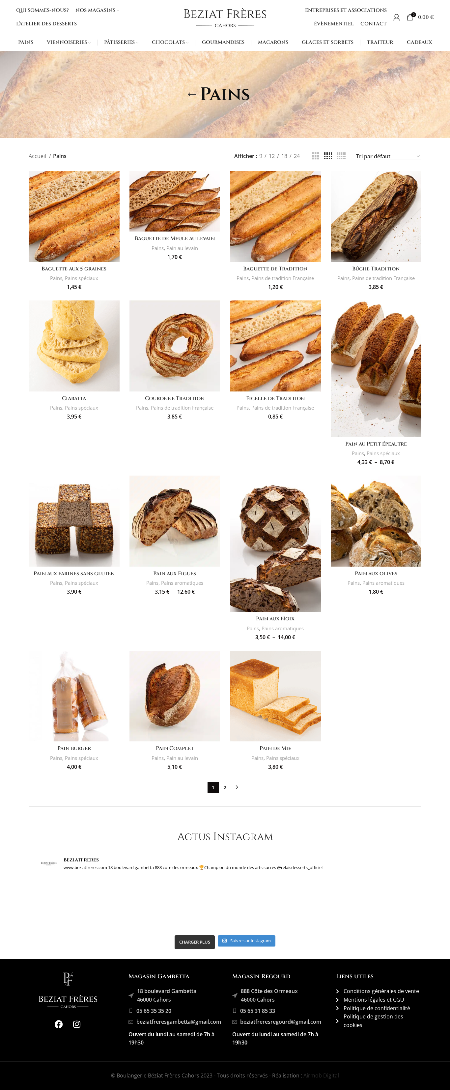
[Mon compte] (396, 17)
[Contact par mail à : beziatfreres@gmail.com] (85, 905)
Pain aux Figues (174, 573)
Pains (56, 278)
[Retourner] (191, 94)
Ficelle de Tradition (275, 398)
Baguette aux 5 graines (74, 268)
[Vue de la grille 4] (328, 156)
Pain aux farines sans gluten (74, 573)
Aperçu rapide (114, 181)
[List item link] (177, 1011)
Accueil (38, 156)
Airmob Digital (321, 1075)
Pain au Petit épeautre (376, 444)
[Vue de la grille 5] (341, 156)
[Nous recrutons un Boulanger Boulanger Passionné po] (179, 905)
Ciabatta (74, 398)
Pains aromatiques (182, 582)
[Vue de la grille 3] (315, 156)
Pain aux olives (376, 573)
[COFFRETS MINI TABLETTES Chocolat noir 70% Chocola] (272, 905)
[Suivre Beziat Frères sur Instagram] (77, 1024)
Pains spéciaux (81, 278)
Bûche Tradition (376, 268)
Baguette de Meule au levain (175, 238)
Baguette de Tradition (275, 268)
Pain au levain (182, 248)
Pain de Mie (275, 748)
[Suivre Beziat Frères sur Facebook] (58, 1024)
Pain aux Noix (275, 618)
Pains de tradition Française (282, 278)
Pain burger (74, 748)
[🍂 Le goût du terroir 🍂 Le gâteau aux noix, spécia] (365, 905)
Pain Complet (175, 748)
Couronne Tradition (175, 398)
